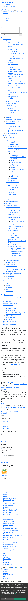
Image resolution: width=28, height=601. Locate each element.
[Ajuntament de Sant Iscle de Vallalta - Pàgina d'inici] (10, 30)
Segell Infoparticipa (6, 564)
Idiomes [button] (5, 13)
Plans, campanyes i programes (12, 509)
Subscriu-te (4, 475)
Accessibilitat (7, 578)
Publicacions (6, 428)
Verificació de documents (10, 530)
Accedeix (3, 441)
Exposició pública (8, 505)
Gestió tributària (8, 532)
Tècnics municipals (8, 500)
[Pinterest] (11, 11)
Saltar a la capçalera (8, 1)
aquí (16, 593)
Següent (8, 462)
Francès (8, 22)
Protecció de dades (8, 575)
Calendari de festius (8, 516)
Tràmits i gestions (8, 525)
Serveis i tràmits (5, 518)
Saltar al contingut (7, 3)
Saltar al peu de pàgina (8, 6)
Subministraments (11, 317)
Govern (5, 494)
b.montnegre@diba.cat (20, 384)
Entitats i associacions (12, 310)
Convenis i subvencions (9, 510)
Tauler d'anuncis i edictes (10, 503)
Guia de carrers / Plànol (10, 303)
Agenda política (7, 423)
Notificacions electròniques (11, 528)
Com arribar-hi (7, 301)
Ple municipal (7, 496)
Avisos (5, 425)
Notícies (5, 426)
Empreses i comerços (12, 308)
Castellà (8, 16)
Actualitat (3, 552)
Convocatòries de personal (10, 514)
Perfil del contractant (9, 537)
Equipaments (20, 297)
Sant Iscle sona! (10, 316)
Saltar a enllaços (7, 4)
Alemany (8, 20)
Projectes (6, 507)
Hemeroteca (6, 562)
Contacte (3, 9)
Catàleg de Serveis (8, 523)
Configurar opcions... (6, 595)
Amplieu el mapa (7, 400)
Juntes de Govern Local (9, 498)
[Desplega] (14, 295)
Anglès (7, 18)
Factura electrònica (8, 534)
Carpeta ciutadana (8, 527)
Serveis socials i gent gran (10, 521)
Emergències (9, 319)
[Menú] (1, 37)
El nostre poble (8, 295)
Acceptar (20, 598)
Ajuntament (4, 491)
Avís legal (6, 576)
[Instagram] (18, 11)
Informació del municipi (10, 321)
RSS (4, 561)
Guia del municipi (8, 298)
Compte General (8, 512)
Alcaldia (5, 493)
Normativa (6, 502)
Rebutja (7, 598)
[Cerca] (20, 34)
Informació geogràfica (9, 324)
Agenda (5, 421)
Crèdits (5, 571)
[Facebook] (4, 11)
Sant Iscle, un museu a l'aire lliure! (15, 312)
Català (7, 15)
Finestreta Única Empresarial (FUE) (13, 536)
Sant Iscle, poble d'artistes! (13, 314)
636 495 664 (10, 382)
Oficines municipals (8, 519)
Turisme (5, 323)
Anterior (3, 462)
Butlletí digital (7, 559)
